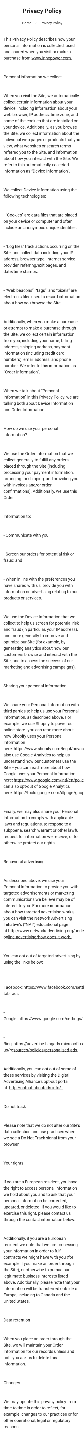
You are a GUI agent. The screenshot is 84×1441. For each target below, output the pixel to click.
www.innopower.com (51, 58)
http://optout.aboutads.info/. (36, 1087)
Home (27, 23)
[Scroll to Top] (75, 1416)
